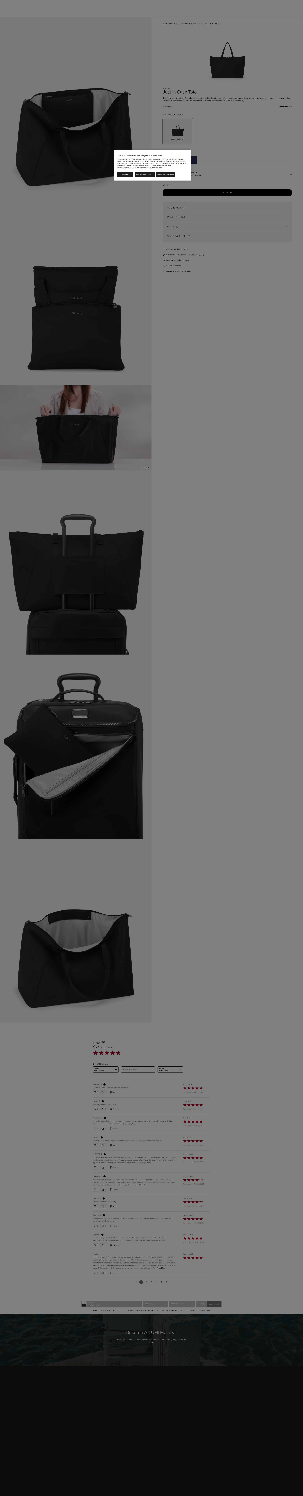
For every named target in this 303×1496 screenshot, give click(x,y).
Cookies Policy (157, 167)
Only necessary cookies (144, 174)
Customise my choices (165, 174)
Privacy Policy (141, 167)
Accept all (125, 174)
